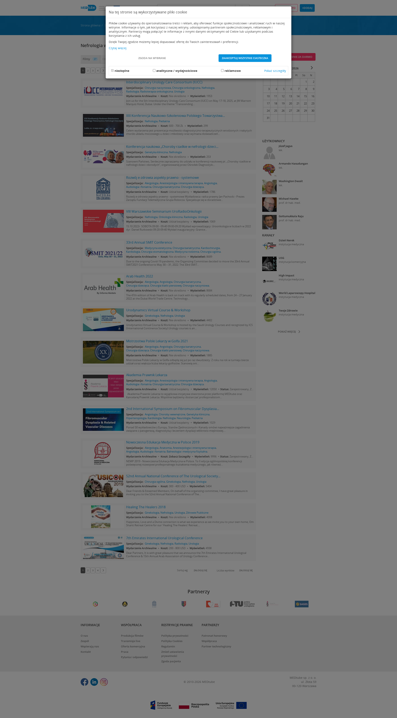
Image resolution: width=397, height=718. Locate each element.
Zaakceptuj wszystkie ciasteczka (245, 58)
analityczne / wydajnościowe (176, 71)
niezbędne (122, 71)
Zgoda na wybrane (152, 58)
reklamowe (233, 71)
